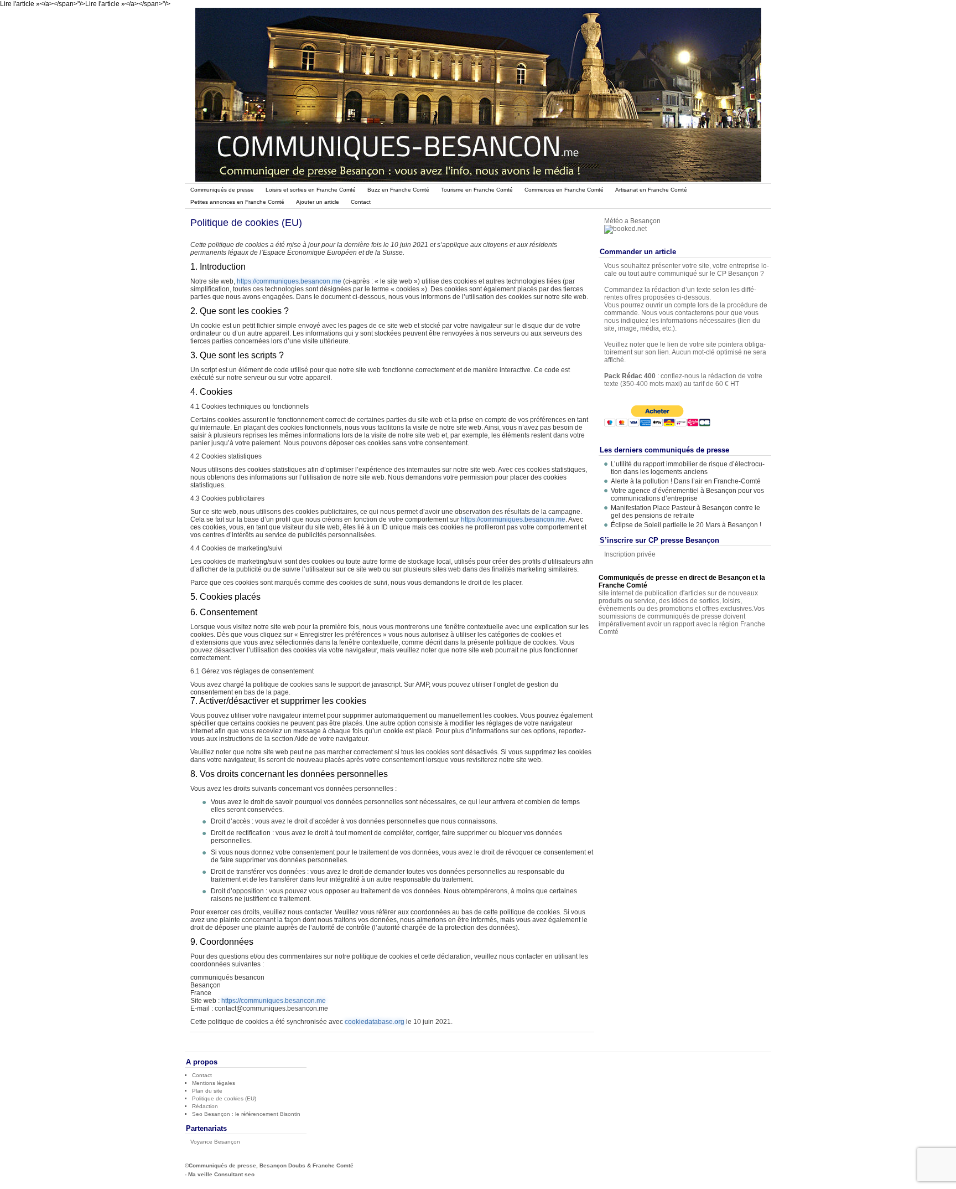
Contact (361, 202)
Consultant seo (234, 1174)
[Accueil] (478, 179)
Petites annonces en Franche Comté (237, 202)
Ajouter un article (317, 202)
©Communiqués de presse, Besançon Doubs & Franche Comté (269, 1165)
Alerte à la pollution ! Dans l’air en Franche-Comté (686, 481)
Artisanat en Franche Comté (651, 190)
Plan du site (207, 1091)
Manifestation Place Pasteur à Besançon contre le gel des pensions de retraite (685, 511)
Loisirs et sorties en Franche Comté (311, 190)
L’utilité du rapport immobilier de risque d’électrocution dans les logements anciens (688, 468)
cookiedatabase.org (374, 1022)
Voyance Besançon (215, 1142)
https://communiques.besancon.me (289, 281)
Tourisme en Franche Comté (477, 190)
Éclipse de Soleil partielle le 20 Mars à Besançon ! (686, 525)
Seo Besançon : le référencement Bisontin (246, 1114)
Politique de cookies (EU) (224, 1098)
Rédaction (205, 1106)
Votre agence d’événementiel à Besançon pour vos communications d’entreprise (687, 494)
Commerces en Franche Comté (564, 190)
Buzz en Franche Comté (398, 190)
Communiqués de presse (222, 190)
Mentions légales (213, 1083)
